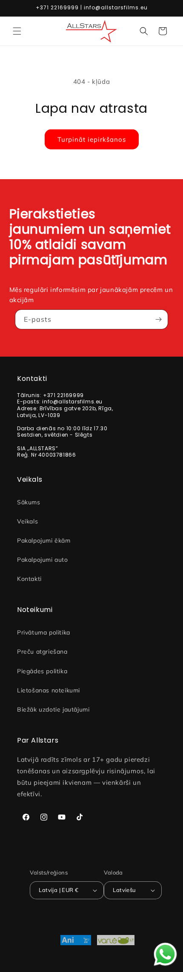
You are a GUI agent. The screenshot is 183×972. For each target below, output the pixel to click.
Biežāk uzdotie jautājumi (53, 709)
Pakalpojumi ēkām (44, 540)
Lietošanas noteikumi (48, 690)
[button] (17, 31)
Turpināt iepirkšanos (91, 139)
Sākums (28, 502)
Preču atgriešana (42, 651)
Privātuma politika (43, 632)
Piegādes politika (42, 671)
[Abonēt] (158, 319)
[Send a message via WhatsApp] (165, 954)
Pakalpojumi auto (42, 559)
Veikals (27, 521)
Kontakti (29, 579)
